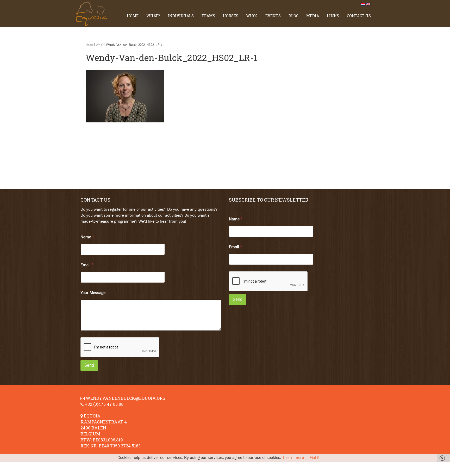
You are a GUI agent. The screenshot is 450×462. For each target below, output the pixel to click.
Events (273, 15)
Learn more (293, 458)
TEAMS (208, 15)
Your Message (92, 293)
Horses (230, 15)
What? (153, 15)
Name (87, 237)
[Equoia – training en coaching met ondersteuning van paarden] (93, 13)
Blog (293, 15)
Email (86, 265)
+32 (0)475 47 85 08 (104, 404)
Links (333, 15)
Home (133, 15)
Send (89, 365)
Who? (252, 15)
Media (312, 15)
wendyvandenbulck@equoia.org (125, 398)
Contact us (359, 15)
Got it (315, 458)
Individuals (181, 15)
